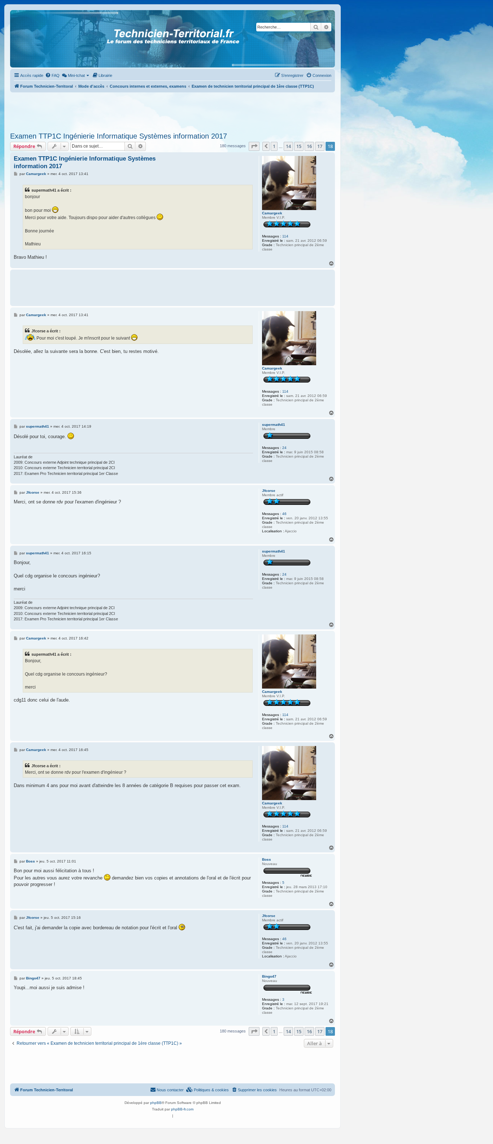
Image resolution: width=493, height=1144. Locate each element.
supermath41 (273, 425)
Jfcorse (268, 491)
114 (285, 236)
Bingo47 (269, 976)
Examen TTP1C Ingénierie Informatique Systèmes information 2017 (118, 136)
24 (284, 448)
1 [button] (274, 146)
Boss (266, 859)
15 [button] (298, 146)
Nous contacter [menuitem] (170, 1090)
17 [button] (319, 146)
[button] (254, 146)
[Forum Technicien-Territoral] (43, 39)
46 (284, 514)
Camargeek (272, 213)
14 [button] (288, 146)
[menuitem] (52, 75)
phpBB (156, 1103)
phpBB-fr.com (182, 1109)
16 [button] (309, 146)
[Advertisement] (172, 110)
